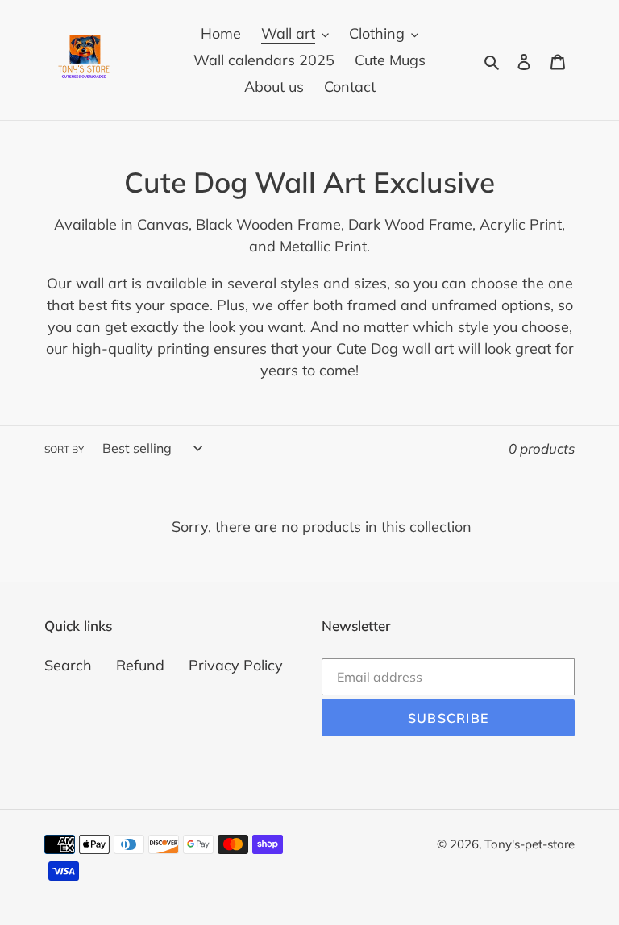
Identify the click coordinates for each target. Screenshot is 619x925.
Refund (140, 665)
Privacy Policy (236, 665)
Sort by (64, 449)
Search (68, 665)
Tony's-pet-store (529, 844)
